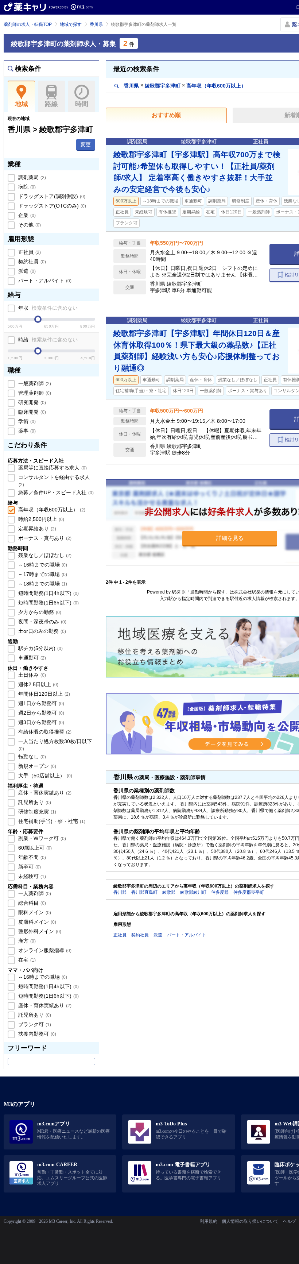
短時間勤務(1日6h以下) (48, 603)
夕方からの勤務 (39, 612)
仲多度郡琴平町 (248, 892)
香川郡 (120, 892)
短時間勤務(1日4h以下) (48, 593)
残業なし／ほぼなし (44, 555)
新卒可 (29, 867)
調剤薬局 (31, 177)
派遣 (26, 271)
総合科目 (31, 903)
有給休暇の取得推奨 (44, 732)
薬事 (26, 431)
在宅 (26, 960)
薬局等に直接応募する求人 (52, 468)
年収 (47, 308)
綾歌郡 (168, 892)
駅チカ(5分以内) (40, 648)
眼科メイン (34, 912)
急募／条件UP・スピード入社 (55, 492)
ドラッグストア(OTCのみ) (51, 206)
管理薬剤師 (34, 393)
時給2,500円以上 (40, 519)
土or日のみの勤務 (41, 631)
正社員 (29, 252)
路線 (51, 104)
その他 (29, 225)
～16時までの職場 (42, 565)
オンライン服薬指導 (44, 950)
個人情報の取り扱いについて (250, 1221)
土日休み (31, 675)
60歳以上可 (34, 848)
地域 (21, 104)
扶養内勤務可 (36, 1034)
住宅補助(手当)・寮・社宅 (51, 821)
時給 (47, 340)
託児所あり (34, 802)
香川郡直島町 (144, 892)
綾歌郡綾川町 (193, 892)
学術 (26, 421)
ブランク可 (34, 1024)
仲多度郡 (220, 892)
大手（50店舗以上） (44, 775)
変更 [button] (86, 144)
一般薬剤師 (34, 383)
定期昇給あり (36, 529)
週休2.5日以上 (37, 684)
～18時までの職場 (42, 584)
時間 (81, 104)
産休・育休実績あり (44, 793)
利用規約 (208, 1221)
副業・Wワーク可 (41, 838)
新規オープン (36, 766)
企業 (26, 215)
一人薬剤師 (34, 893)
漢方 (26, 941)
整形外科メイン (39, 931)
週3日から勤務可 (40, 722)
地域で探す (71, 24)
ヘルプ (289, 1221)
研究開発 (31, 402)
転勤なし (31, 756)
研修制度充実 (36, 812)
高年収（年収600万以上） (51, 510)
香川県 (96, 24)
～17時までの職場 (42, 574)
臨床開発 (31, 412)
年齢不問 (31, 857)
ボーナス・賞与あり (44, 538)
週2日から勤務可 (40, 713)
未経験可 (31, 876)
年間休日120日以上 (43, 694)
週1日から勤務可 (40, 703)
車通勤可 (31, 658)
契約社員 (31, 261)
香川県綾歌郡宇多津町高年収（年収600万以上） (184, 85)
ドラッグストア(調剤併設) (51, 196)
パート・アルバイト (44, 280)
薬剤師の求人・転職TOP (28, 24)
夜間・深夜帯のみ (41, 622)
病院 (26, 187)
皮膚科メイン (36, 922)
